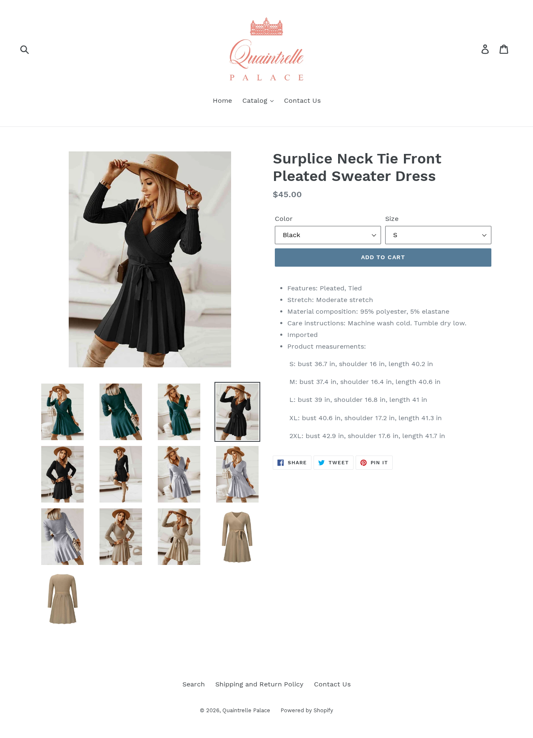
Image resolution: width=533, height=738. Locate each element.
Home (222, 100)
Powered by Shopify (307, 710)
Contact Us (302, 100)
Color (284, 219)
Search (193, 684)
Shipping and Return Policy (259, 684)
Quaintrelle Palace (246, 710)
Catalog (255, 100)
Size (392, 219)
